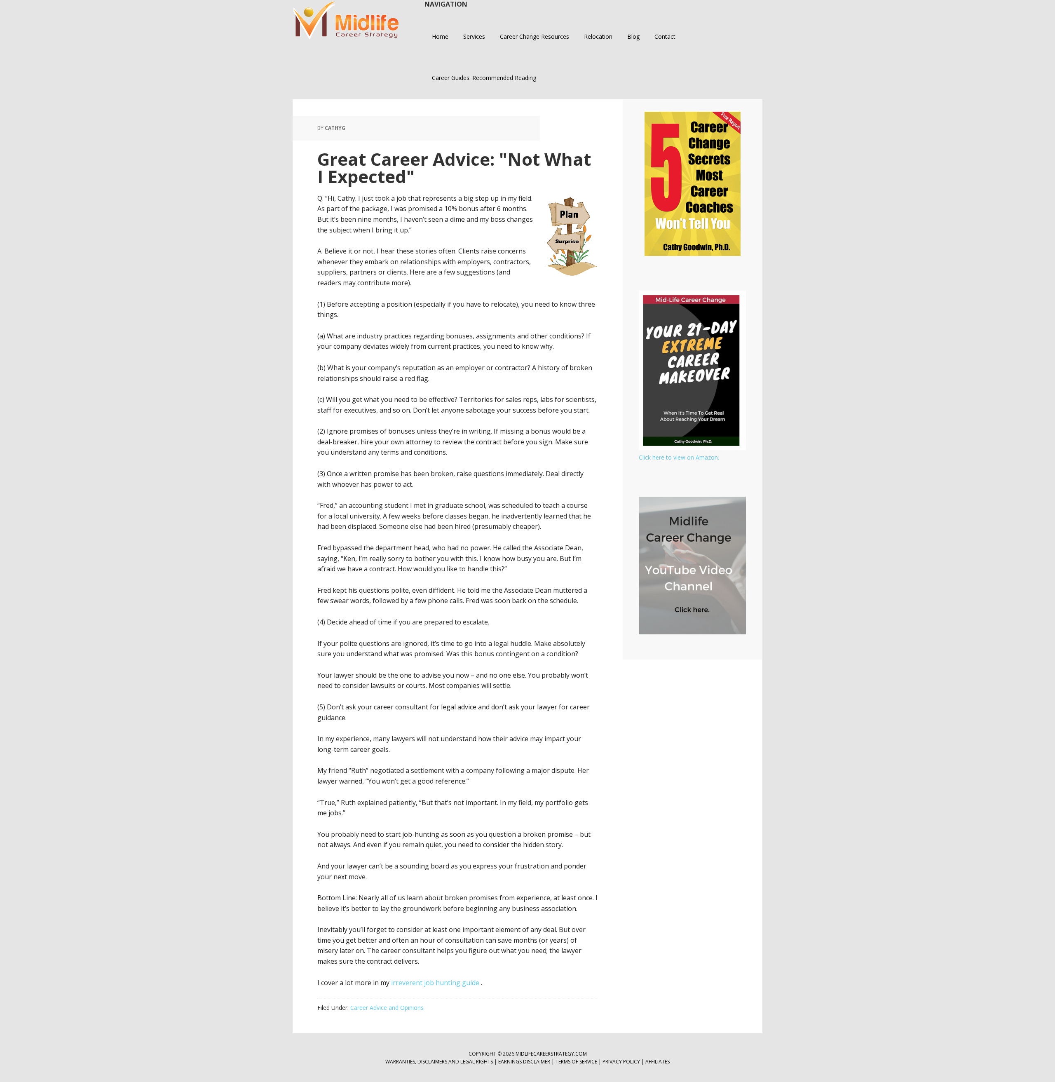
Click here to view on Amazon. (679, 457)
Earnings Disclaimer (524, 1061)
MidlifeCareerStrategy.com (551, 1053)
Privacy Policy (622, 1061)
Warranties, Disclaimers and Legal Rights (439, 1061)
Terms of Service (576, 1061)
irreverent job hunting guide (436, 982)
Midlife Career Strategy (346, 20)
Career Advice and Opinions (387, 1008)
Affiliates (657, 1061)
